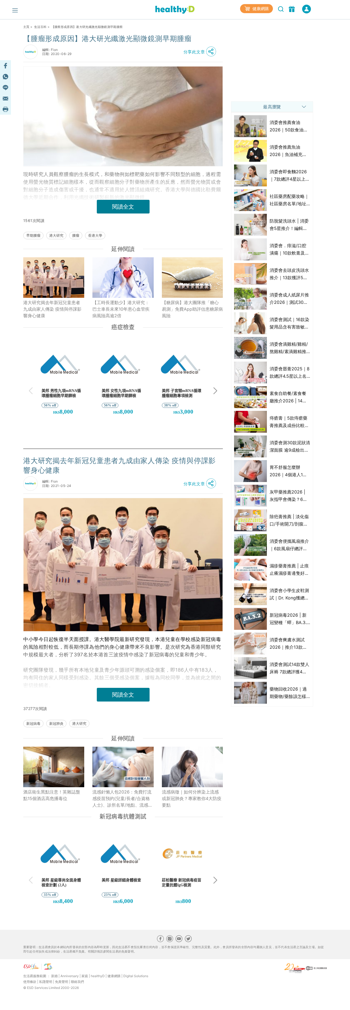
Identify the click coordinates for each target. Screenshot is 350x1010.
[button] (201, 51)
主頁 (26, 27)
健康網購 (260, 8)
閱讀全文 (123, 206)
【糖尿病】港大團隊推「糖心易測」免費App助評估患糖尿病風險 (192, 309)
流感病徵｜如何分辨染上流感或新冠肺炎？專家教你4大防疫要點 (191, 798)
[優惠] (292, 8)
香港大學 (95, 235)
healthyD (98, 976)
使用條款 (29, 982)
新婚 (54, 976)
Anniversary (69, 976)
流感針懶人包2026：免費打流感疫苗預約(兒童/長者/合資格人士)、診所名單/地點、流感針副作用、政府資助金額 (122, 798)
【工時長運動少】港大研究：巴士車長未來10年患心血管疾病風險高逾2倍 (121, 309)
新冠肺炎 (56, 723)
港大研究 (56, 235)
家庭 (84, 976)
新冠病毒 (33, 723)
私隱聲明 (45, 982)
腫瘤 (75, 235)
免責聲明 (61, 982)
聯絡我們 (77, 982)
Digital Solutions (135, 976)
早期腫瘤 (33, 235)
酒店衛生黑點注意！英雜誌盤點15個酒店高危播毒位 (51, 795)
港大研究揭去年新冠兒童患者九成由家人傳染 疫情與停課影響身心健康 (52, 309)
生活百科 (40, 27)
